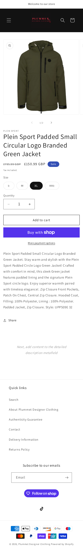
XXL (54, 186)
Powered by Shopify (62, 544)
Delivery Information (24, 440)
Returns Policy (19, 449)
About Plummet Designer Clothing (33, 410)
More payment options (41, 243)
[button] (9, 20)
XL (36, 186)
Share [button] (12, 320)
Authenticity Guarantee (25, 419)
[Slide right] (51, 122)
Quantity (8, 195)
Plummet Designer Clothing (34, 544)
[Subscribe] (67, 477)
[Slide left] (32, 122)
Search (14, 400)
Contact (14, 429)
